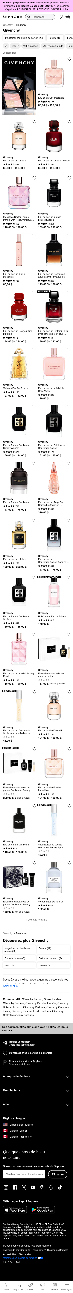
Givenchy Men (52, 999)
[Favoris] (60, 17)
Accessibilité (9, 1254)
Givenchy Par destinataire (40, 1003)
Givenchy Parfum (32, 999)
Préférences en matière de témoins (19, 1257)
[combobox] (40, 17)
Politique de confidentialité (16, 1249)
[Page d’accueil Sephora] (12, 17)
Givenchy (8, 24)
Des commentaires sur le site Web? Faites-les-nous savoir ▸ (35, 1028)
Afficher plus (10, 986)
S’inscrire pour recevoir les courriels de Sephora (34, 1166)
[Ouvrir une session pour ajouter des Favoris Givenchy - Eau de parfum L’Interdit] (34, 121)
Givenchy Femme (13, 1003)
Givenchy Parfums (34, 1007)
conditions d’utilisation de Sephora (50, 1249)
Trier (14, 45)
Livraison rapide (55, 45)
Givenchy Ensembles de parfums (31, 1011)
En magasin (32, 45)
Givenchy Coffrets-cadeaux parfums (33, 1013)
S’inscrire (58, 1174)
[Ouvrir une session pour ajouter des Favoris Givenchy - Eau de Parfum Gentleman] (34, 463)
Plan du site (25, 1254)
